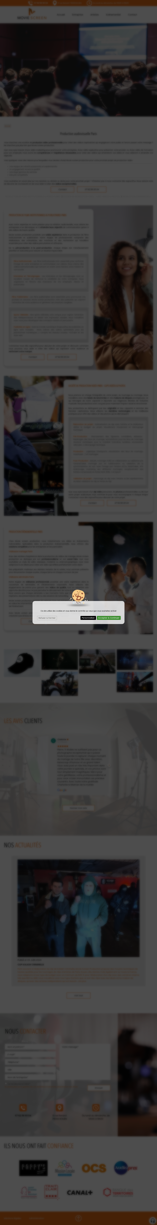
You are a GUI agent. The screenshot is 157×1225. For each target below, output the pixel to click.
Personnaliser (88, 617)
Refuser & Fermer (47, 618)
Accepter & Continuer (108, 617)
